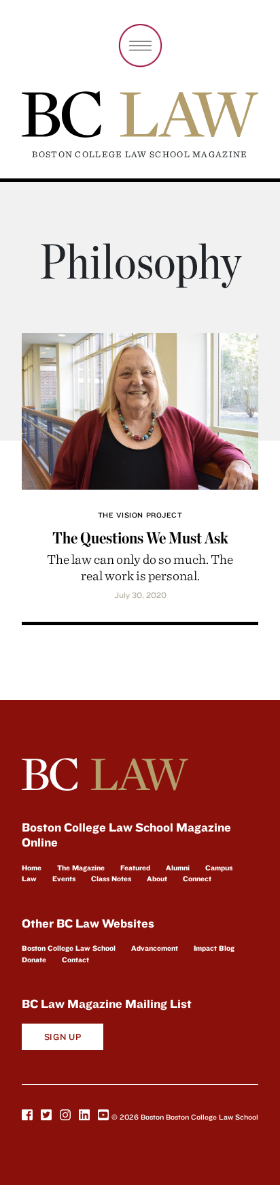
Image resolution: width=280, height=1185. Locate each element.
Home (31, 867)
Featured (135, 867)
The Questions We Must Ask (140, 538)
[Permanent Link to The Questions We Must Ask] (140, 409)
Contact (75, 959)
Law (29, 878)
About (157, 878)
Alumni (178, 867)
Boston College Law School (69, 948)
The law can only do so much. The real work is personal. (140, 567)
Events (63, 878)
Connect (197, 878)
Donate (34, 959)
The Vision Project (140, 515)
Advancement (154, 948)
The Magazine (81, 867)
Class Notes (111, 878)
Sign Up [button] (63, 1037)
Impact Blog (214, 948)
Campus (218, 867)
